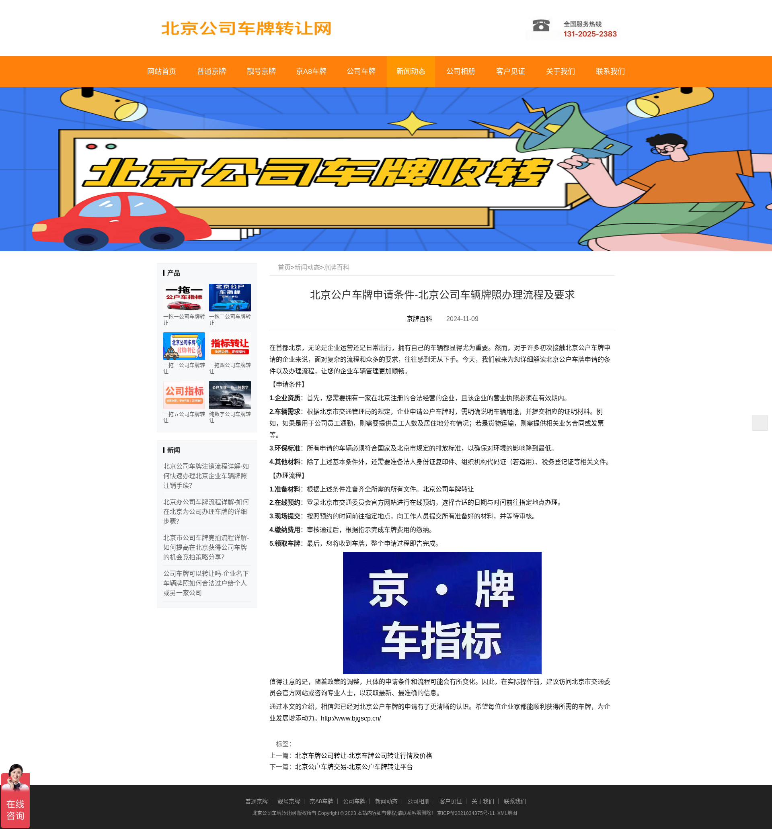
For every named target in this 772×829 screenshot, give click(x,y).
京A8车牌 (311, 72)
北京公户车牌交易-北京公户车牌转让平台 (354, 766)
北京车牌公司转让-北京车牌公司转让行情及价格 (363, 755)
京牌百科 (336, 267)
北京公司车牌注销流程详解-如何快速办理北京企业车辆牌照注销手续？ (206, 476)
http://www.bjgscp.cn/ (351, 718)
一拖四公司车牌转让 (230, 368)
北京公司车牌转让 (448, 489)
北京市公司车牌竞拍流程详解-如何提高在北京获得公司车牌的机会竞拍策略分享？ (206, 547)
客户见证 (510, 72)
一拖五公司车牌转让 (184, 417)
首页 (284, 267)
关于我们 (560, 72)
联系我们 (610, 72)
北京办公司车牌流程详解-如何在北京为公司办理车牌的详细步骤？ (206, 512)
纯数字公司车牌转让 (230, 417)
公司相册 (460, 72)
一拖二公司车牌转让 (230, 319)
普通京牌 (211, 72)
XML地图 (507, 813)
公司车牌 (361, 72)
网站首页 (161, 72)
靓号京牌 (261, 72)
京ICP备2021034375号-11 (466, 813)
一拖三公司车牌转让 (184, 368)
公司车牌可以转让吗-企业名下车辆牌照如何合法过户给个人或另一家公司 (206, 583)
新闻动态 (410, 72)
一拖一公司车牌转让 (184, 319)
